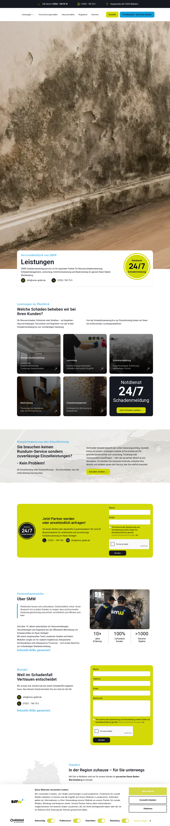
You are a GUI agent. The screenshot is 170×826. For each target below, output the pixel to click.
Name (112, 508)
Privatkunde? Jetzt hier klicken (137, 14)
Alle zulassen (148, 791)
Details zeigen (140, 821)
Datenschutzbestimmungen (123, 535)
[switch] (77, 821)
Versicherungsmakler (48, 14)
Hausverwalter (68, 14)
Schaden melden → (98, 472)
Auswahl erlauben (147, 800)
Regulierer (83, 14)
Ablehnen (147, 808)
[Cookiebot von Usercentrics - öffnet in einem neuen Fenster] (17, 821)
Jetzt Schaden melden (131, 410)
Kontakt (112, 14)
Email (111, 517)
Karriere (95, 14)
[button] (28, 15)
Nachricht (97, 698)
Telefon (97, 679)
